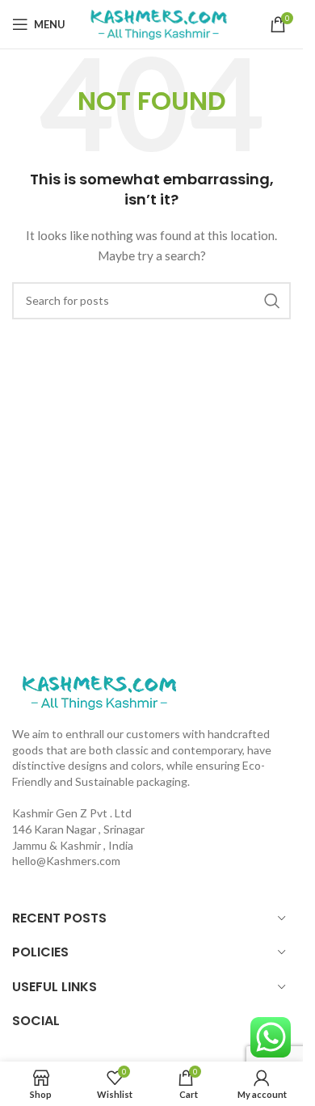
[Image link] (99, 691)
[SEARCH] (272, 300)
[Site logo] (158, 23)
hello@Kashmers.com (66, 860)
